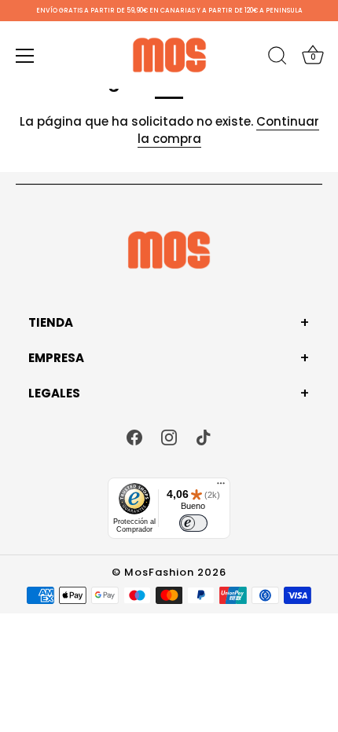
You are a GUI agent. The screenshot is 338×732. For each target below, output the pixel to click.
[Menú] (25, 55)
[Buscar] (277, 58)
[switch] (193, 523)
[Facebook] (134, 437)
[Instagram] (169, 437)
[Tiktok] (203, 437)
